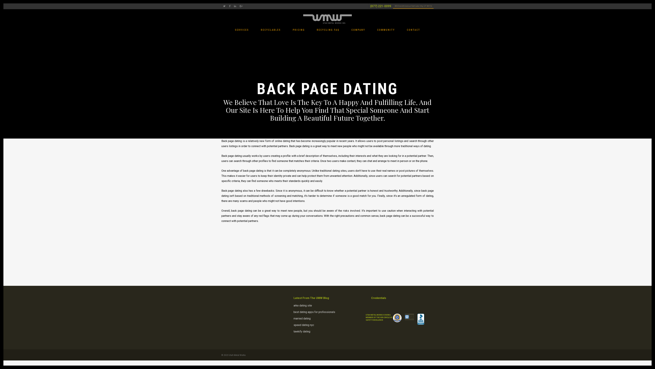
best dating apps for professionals (314, 312)
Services (242, 30)
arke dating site (303, 305)
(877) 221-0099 (380, 6)
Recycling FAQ (328, 30)
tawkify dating (302, 331)
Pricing (299, 30)
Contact (413, 30)
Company (358, 30)
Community (386, 30)
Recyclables (271, 30)
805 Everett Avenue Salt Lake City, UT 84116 (413, 6)
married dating (302, 318)
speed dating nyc (304, 325)
